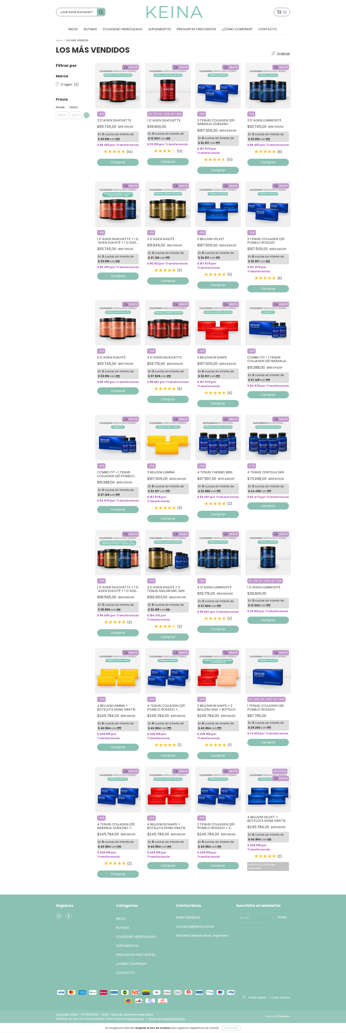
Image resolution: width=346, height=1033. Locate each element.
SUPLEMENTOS (159, 29)
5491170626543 (188, 917)
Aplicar (86, 115)
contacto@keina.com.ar (195, 926)
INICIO (73, 29)
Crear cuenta (280, 998)
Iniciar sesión (258, 998)
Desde (60, 107)
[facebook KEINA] (69, 916)
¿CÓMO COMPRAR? (237, 29)
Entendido (231, 1028)
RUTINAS (90, 29)
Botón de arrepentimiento (167, 1019)
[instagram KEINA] (59, 916)
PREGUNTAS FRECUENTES (196, 29)
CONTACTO (267, 29)
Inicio (59, 40)
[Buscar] (101, 12)
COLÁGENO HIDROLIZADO (123, 29)
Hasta (74, 107)
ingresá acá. (135, 1019)
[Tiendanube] (277, 1017)
